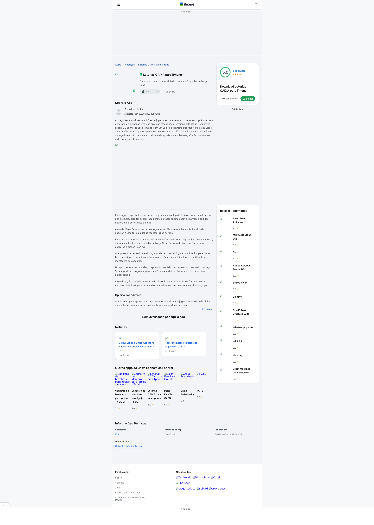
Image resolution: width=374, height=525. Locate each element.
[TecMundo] (184, 477)
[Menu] (118, 4)
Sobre (118, 477)
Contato (119, 482)
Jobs (118, 487)
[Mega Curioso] (185, 488)
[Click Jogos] (217, 488)
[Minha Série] (201, 477)
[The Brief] (183, 483)
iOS (117, 434)
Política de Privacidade (128, 492)
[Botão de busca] (256, 4)
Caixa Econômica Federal (129, 446)
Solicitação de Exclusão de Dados (130, 498)
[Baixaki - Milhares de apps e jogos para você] (187, 4)
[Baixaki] (202, 488)
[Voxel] (215, 477)
